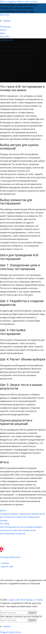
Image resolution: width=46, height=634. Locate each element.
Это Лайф (4, 523)
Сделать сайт (6, 40)
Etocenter (4, 14)
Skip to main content (28, 1)
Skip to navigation (9, 1)
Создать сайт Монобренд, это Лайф (24, 599)
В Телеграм (5, 26)
